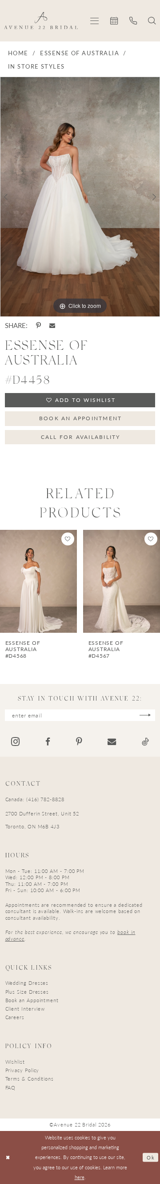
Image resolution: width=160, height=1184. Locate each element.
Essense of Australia (79, 53)
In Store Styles (36, 66)
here (79, 1177)
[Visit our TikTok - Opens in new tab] (145, 741)
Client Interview (25, 1008)
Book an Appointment (80, 418)
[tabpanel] (80, 196)
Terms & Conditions (29, 1078)
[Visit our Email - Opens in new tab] (112, 741)
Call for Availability (80, 436)
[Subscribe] (145, 715)
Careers (14, 1017)
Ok (151, 1157)
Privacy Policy (22, 1070)
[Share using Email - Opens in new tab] (52, 325)
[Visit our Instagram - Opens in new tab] (15, 741)
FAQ (10, 1087)
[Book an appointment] (114, 20)
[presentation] (38, 581)
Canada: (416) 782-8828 (34, 799)
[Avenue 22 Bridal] (41, 20)
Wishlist (15, 1061)
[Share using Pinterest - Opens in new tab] (38, 325)
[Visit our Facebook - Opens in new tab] (47, 741)
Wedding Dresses (27, 982)
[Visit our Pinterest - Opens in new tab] (79, 741)
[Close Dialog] (8, 1158)
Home (18, 53)
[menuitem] (94, 21)
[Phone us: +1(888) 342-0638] (133, 20)
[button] (94, 21)
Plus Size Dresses (27, 991)
